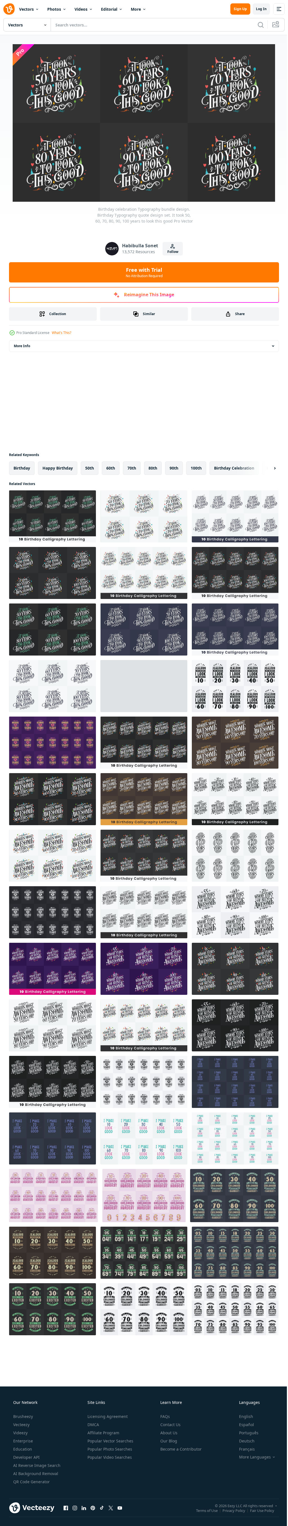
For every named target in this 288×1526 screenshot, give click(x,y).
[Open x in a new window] (111, 1507)
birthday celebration (234, 468)
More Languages (251, 1457)
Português (245, 1432)
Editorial (109, 9)
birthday (22, 468)
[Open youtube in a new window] (120, 1507)
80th (152, 468)
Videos (81, 9)
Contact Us (170, 1424)
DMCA (92, 1424)
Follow (170, 251)
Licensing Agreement (107, 1416)
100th (196, 468)
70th (131, 468)
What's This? (61, 332)
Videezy (20, 1432)
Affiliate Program (103, 1432)
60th (110, 468)
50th (89, 468)
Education (22, 1449)
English (242, 1416)
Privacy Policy (229, 1510)
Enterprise (22, 1441)
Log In (257, 8)
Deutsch (243, 1441)
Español (242, 1424)
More (136, 9)
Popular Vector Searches (110, 1441)
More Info (22, 346)
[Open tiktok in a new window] (102, 1507)
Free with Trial (141, 272)
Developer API (26, 1457)
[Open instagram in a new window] (75, 1507)
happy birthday (57, 468)
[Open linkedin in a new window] (84, 1507)
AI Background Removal (35, 1473)
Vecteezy (21, 1424)
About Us (168, 1432)
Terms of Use (202, 1510)
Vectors (26, 9)
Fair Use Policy (258, 1510)
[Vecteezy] (9, 9)
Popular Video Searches (109, 1457)
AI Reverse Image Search (36, 1465)
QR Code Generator (31, 1481)
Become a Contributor (180, 1449)
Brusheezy (22, 1416)
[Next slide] (266, 468)
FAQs (164, 1416)
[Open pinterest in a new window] (93, 1507)
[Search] (256, 24)
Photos (54, 9)
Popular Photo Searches (109, 1449)
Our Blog (168, 1441)
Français (243, 1449)
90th (174, 468)
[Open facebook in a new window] (66, 1507)
